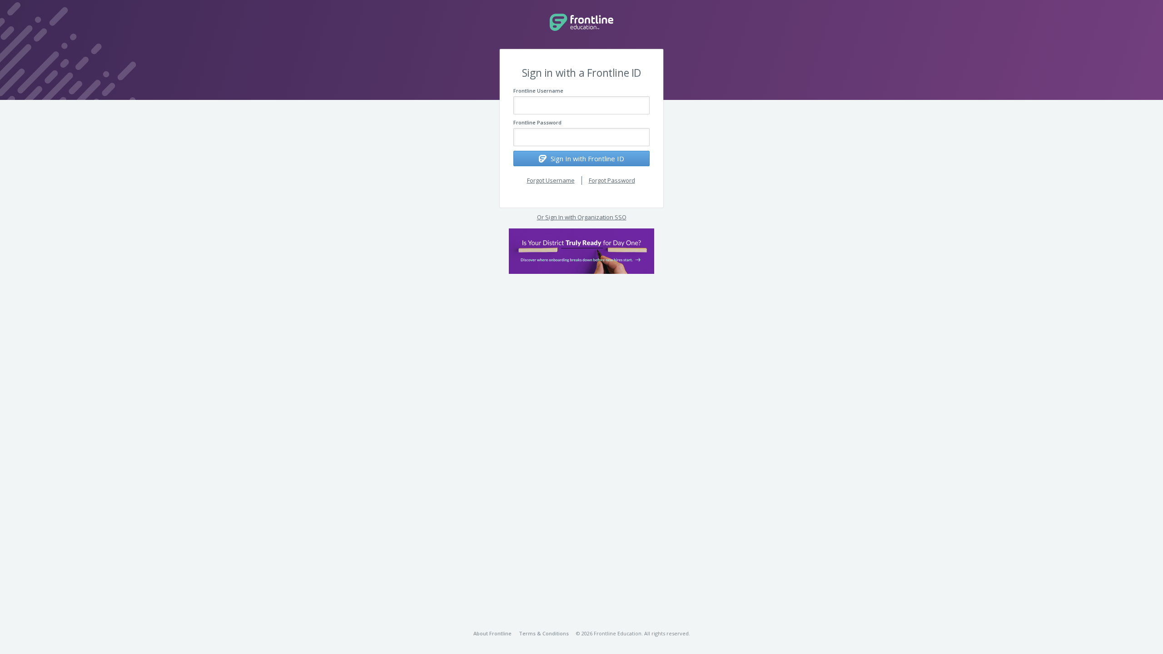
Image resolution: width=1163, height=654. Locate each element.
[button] (581, 251)
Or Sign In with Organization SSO (581, 217)
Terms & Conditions (544, 633)
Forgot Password (612, 180)
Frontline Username (538, 90)
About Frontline (492, 633)
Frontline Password (537, 122)
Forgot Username (551, 180)
